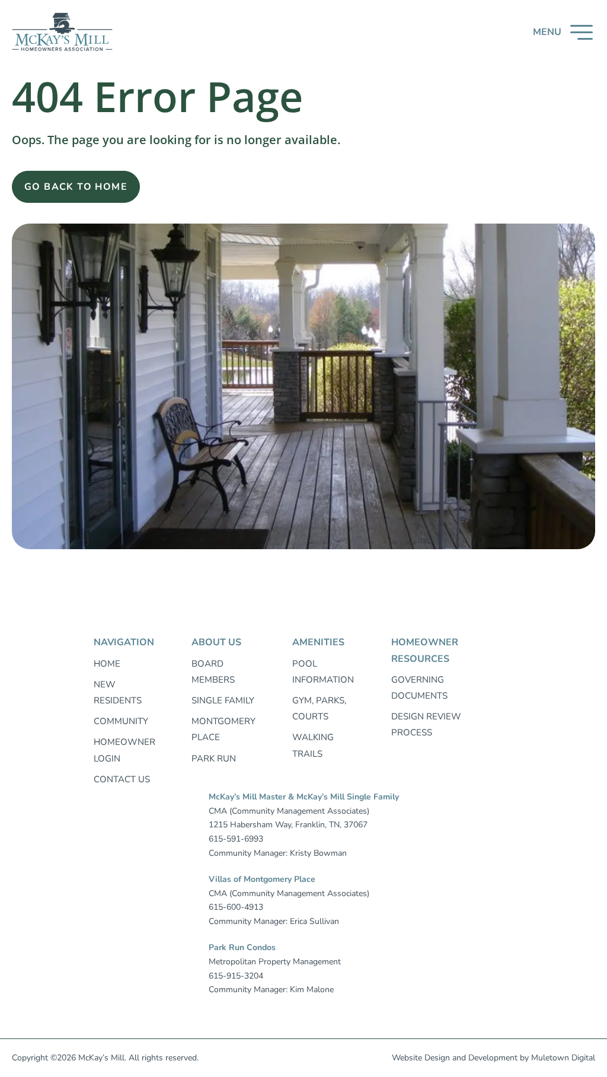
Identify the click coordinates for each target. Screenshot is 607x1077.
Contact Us (122, 779)
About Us (216, 642)
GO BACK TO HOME (75, 186)
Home (107, 664)
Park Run (213, 758)
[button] (563, 32)
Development (492, 1057)
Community (121, 721)
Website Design (421, 1057)
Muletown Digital (563, 1057)
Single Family (222, 700)
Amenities (318, 642)
